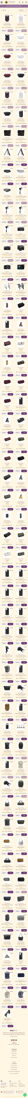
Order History (14, 1053)
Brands (14, 1077)
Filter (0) (4, 10)
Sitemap (14, 1075)
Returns (14, 1059)
